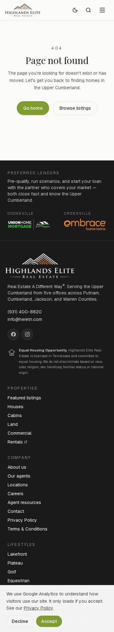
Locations (18, 485)
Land (13, 424)
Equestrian (18, 580)
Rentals (15, 442)
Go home (33, 108)
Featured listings (24, 398)
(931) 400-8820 (25, 312)
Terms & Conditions (28, 529)
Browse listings (75, 108)
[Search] (88, 10)
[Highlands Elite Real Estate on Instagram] (27, 334)
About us (17, 467)
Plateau (15, 563)
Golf (12, 572)
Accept (49, 621)
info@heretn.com (25, 319)
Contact (16, 511)
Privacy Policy (22, 520)
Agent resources (24, 502)
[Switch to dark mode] (75, 10)
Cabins (15, 415)
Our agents (19, 476)
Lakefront (17, 554)
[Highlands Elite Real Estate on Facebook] (13, 334)
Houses (15, 406)
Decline (20, 621)
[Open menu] (102, 10)
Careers (15, 493)
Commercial (19, 433)
